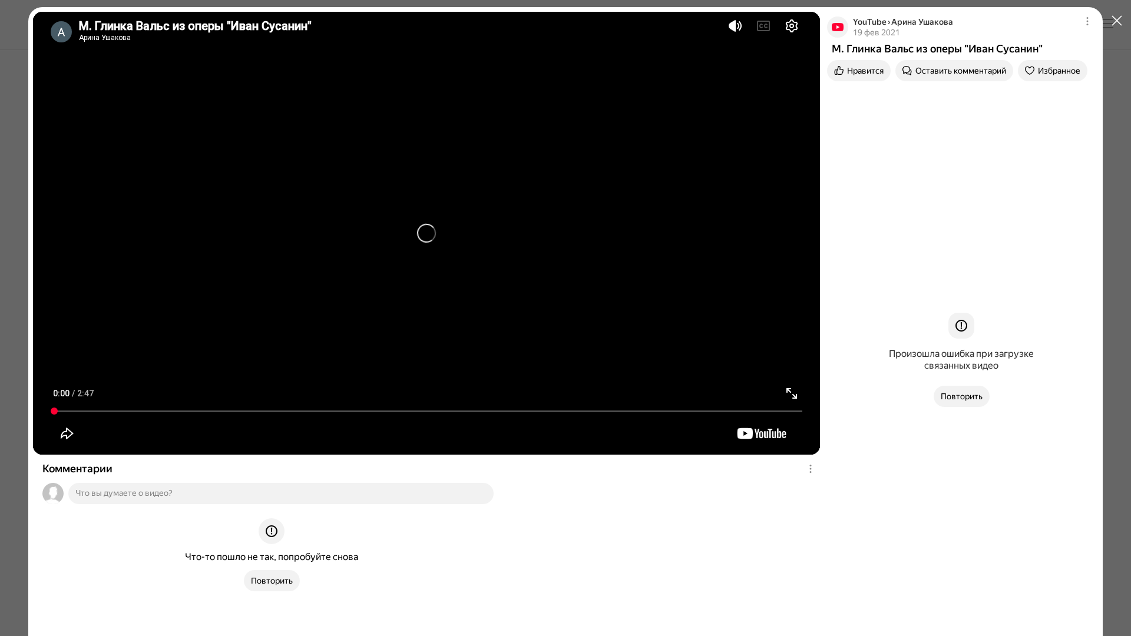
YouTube (870, 21)
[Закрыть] (1117, 21)
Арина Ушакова (922, 21)
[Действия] (810, 469)
